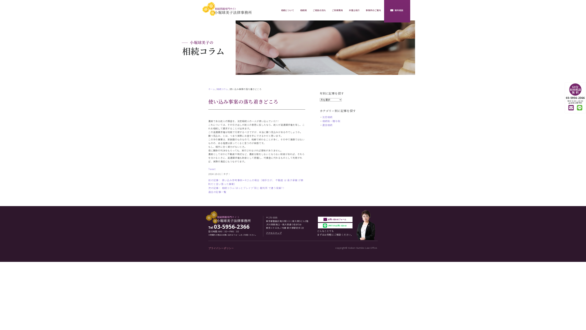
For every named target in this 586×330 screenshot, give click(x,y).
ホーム (211, 89)
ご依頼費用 (337, 10)
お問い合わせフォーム (337, 219)
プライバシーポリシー (221, 248)
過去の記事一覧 (217, 192)
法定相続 (327, 117)
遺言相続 (327, 125)
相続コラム (222, 89)
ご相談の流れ (319, 10)
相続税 (303, 10)
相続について (287, 10)
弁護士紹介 (354, 10)
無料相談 (399, 10)
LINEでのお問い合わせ (337, 226)
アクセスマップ (274, 232)
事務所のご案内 (373, 10)
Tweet (212, 169)
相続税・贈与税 (331, 121)
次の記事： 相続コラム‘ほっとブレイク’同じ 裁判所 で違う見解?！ (246, 188)
